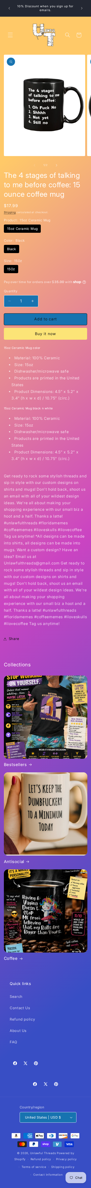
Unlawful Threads (43, 1153)
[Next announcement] (81, 8)
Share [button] (14, 639)
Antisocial (14, 861)
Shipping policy (62, 1167)
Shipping (10, 212)
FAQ (13, 1042)
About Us (18, 1031)
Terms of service (34, 1167)
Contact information (48, 1174)
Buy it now (45, 333)
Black (11, 249)
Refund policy (22, 1019)
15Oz (11, 269)
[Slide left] (34, 165)
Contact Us (20, 1008)
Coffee (11, 958)
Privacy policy (66, 1159)
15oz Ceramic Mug (22, 229)
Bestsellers (15, 764)
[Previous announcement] (9, 8)
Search (16, 996)
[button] (10, 35)
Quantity (10, 291)
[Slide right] (56, 165)
